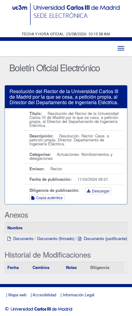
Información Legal (78, 295)
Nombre (14, 228)
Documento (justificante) (104, 238)
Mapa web (17, 295)
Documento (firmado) (55, 238)
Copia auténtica (48, 197)
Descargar (100, 190)
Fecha (13, 267)
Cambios (41, 267)
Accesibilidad (44, 295)
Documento (22, 238)
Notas (71, 267)
